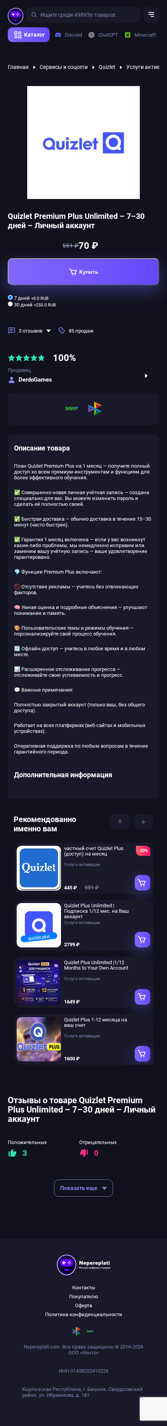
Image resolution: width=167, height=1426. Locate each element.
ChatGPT (105, 35)
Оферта (83, 1305)
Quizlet (107, 67)
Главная (18, 67)
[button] (120, 821)
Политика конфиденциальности (83, 1314)
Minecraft (142, 35)
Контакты (83, 1287)
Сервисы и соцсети (64, 67)
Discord (70, 35)
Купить (89, 272)
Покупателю (83, 1296)
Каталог (34, 35)
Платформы (24, 45)
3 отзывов (30, 331)
